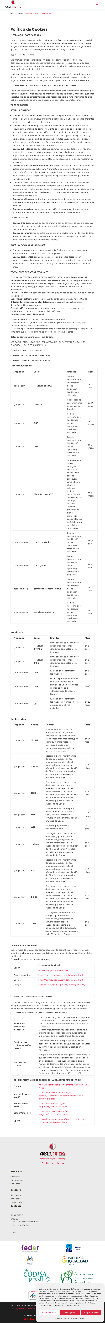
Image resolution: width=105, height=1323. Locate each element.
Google (58, 970)
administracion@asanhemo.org (52, 1159)
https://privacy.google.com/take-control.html (60, 975)
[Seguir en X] (52, 1163)
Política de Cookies (62, 1318)
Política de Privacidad (77, 1318)
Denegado (70, 1312)
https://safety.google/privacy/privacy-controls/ (62, 984)
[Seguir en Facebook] (42, 1163)
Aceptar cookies (49, 1312)
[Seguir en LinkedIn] (63, 1163)
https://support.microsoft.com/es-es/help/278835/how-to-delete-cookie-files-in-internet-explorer (61, 1095)
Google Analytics (46, 970)
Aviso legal (15, 1308)
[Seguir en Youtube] (58, 1163)
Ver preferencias (91, 1312)
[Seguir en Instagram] (47, 1163)
